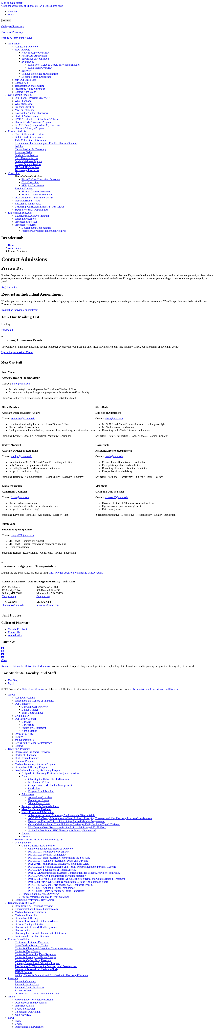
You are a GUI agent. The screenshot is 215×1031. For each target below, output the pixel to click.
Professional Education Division (32, 936)
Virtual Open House (39, 803)
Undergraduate (23, 842)
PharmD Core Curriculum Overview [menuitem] (41, 179)
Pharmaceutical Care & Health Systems (35, 927)
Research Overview (25, 981)
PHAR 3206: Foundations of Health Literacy (52, 869)
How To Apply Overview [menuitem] (35, 52)
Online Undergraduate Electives (38, 845)
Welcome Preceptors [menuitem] (25, 218)
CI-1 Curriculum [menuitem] (30, 182)
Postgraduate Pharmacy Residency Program (38, 770)
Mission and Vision (38, 782)
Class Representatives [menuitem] (26, 158)
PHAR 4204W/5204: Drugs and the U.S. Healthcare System (60, 884)
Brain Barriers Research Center (31, 945)
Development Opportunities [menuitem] (36, 227)
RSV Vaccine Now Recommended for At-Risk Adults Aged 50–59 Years (67, 827)
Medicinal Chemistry (26, 915)
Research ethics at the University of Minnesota (26, 666)
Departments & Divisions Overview (34, 906)
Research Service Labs (27, 984)
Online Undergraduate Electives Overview (50, 848)
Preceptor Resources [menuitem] (25, 224)
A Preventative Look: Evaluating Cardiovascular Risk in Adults (61, 815)
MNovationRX (23, 1014)
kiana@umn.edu (20, 497)
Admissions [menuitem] (14, 43)
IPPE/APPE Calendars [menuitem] (27, 167)
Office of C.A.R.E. (25, 733)
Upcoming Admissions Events (17, 352)
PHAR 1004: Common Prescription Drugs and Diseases (58, 860)
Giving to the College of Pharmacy (33, 742)
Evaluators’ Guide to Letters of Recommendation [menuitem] (54, 64)
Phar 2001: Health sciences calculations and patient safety (58, 863)
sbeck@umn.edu (114, 418)
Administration (29, 730)
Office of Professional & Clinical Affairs (36, 921)
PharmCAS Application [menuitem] (34, 55)
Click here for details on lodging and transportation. (76, 572)
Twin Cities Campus (32, 712)
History (19, 736)
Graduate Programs (25, 761)
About (11, 694)
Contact (19, 745)
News (11, 1017)
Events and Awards (25, 1008)
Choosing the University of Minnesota (48, 779)
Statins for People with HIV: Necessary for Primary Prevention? (62, 830)
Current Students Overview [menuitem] (29, 134)
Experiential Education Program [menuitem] (32, 215)
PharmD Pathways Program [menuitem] (29, 128)
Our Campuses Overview (35, 706)
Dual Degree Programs (27, 758)
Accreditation (15, 635)
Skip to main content (12, 2)
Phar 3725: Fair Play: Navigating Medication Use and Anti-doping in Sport (68, 881)
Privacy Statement (141, 689)
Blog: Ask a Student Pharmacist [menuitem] (31, 113)
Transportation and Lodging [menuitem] (29, 85)
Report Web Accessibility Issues (164, 689)
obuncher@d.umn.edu (23, 418)
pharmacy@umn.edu (13, 605)
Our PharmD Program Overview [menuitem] (32, 97)
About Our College (25, 697)
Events (18, 1023)
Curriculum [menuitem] (14, 173)
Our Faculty (28, 724)
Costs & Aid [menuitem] (21, 82)
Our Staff (26, 721)
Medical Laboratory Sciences (30, 912)
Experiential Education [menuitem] (20, 212)
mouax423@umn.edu (116, 497)
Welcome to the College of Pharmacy (34, 700)
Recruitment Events (38, 800)
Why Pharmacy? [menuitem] (23, 100)
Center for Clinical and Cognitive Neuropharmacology (44, 948)
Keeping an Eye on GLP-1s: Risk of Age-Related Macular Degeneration (66, 821)
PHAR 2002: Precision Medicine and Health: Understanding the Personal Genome (72, 866)
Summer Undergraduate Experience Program (38, 839)
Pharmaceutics (22, 930)
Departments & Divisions (21, 902)
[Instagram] (107, 651)
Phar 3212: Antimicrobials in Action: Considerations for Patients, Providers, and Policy (74, 872)
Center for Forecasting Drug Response (35, 954)
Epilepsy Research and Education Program (37, 963)
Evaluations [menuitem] (28, 61)
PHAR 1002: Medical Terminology (47, 854)
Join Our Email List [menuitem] (25, 79)
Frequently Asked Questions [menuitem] (30, 88)
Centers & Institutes (18, 939)
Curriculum (34, 788)
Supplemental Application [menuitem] (35, 58)
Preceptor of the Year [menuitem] (26, 221)
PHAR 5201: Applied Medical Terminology (51, 887)
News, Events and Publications (38, 812)
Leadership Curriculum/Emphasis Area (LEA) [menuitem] (39, 206)
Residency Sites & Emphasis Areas (40, 806)
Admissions (14, 248)
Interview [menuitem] (27, 70)
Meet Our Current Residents (36, 809)
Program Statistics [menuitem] (24, 107)
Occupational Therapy (26, 918)
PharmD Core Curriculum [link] (28, 176)
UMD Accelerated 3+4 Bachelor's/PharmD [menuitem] (37, 119)
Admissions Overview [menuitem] (26, 46)
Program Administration (41, 791)
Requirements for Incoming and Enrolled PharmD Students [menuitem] (46, 143)
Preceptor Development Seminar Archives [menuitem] (44, 230)
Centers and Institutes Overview (32, 942)
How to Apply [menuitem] (22, 49)
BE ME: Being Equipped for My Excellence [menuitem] (38, 125)
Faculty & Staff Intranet (14, 37)
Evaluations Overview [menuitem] (40, 67)
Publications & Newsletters (29, 1026)
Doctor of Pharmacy (12, 32)
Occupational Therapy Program (31, 767)
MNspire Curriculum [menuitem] (33, 185)
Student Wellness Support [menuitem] (28, 161)
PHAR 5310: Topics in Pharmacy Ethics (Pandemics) (56, 890)
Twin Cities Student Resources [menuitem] (31, 140)
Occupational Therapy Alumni (31, 1002)
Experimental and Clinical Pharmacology (36, 909)
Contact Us (14, 632)
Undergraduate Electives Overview (40, 893)
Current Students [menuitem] (17, 131)
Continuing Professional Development (35, 899)
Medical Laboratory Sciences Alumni (34, 999)
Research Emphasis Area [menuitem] (28, 203)
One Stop (13, 11)
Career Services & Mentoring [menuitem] (30, 149)
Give (29, 37)
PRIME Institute (23, 972)
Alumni (26, 833)
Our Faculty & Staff (25, 718)
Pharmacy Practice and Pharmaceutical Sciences (40, 933)
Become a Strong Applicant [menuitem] (36, 76)
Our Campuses (23, 703)
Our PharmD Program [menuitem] (20, 94)
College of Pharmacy (12, 26)
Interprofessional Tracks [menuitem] (27, 200)
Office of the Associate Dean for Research (37, 993)
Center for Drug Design (27, 951)
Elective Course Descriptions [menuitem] (37, 194)
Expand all (7, 329)
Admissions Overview (40, 797)
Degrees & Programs (19, 749)
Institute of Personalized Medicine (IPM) (36, 969)
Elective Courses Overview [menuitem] (36, 191)
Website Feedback (17, 629)
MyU (11, 14)
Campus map (9, 596)
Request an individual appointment (19, 309)
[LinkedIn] (107, 654)
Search (6, 20)
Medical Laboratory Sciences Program (35, 764)
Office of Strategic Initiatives (30, 924)
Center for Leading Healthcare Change (35, 957)
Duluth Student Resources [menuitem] (28, 137)
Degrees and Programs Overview (32, 752)
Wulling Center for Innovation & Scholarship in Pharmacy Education (51, 975)
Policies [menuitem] (19, 146)
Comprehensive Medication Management (50, 785)
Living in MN (22, 715)
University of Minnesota (33, 689)
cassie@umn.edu (114, 456)
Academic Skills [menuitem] (23, 152)
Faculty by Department (34, 727)
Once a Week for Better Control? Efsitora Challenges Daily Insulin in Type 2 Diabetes (74, 824)
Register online (9, 287)
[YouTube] (107, 657)
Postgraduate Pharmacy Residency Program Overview (50, 773)
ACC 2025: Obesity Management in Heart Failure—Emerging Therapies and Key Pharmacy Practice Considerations (90, 818)
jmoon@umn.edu (20, 383)
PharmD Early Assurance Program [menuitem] (33, 122)
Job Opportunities (24, 739)
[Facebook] (107, 648)
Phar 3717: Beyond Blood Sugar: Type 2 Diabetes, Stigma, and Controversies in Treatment (76, 878)
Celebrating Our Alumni (27, 1011)
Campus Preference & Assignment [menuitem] (40, 73)
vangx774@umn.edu (22, 535)
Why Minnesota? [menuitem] (24, 103)
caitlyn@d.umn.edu (21, 456)
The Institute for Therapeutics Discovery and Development (46, 966)
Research (13, 978)
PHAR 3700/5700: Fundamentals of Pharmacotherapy (57, 875)
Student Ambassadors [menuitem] (26, 116)
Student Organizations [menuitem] (26, 155)
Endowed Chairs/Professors (29, 987)
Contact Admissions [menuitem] (25, 91)
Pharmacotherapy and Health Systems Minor (45, 896)
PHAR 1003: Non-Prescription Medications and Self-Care (59, 857)
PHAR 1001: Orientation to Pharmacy (48, 851)
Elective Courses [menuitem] (24, 188)
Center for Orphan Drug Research (33, 960)
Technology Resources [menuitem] (27, 170)
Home (11, 245)
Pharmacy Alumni (24, 1005)
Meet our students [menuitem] (24, 110)
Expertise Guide (23, 990)
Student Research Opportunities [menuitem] (31, 209)
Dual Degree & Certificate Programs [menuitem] (34, 197)
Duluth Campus (30, 709)
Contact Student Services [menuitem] (28, 164)
